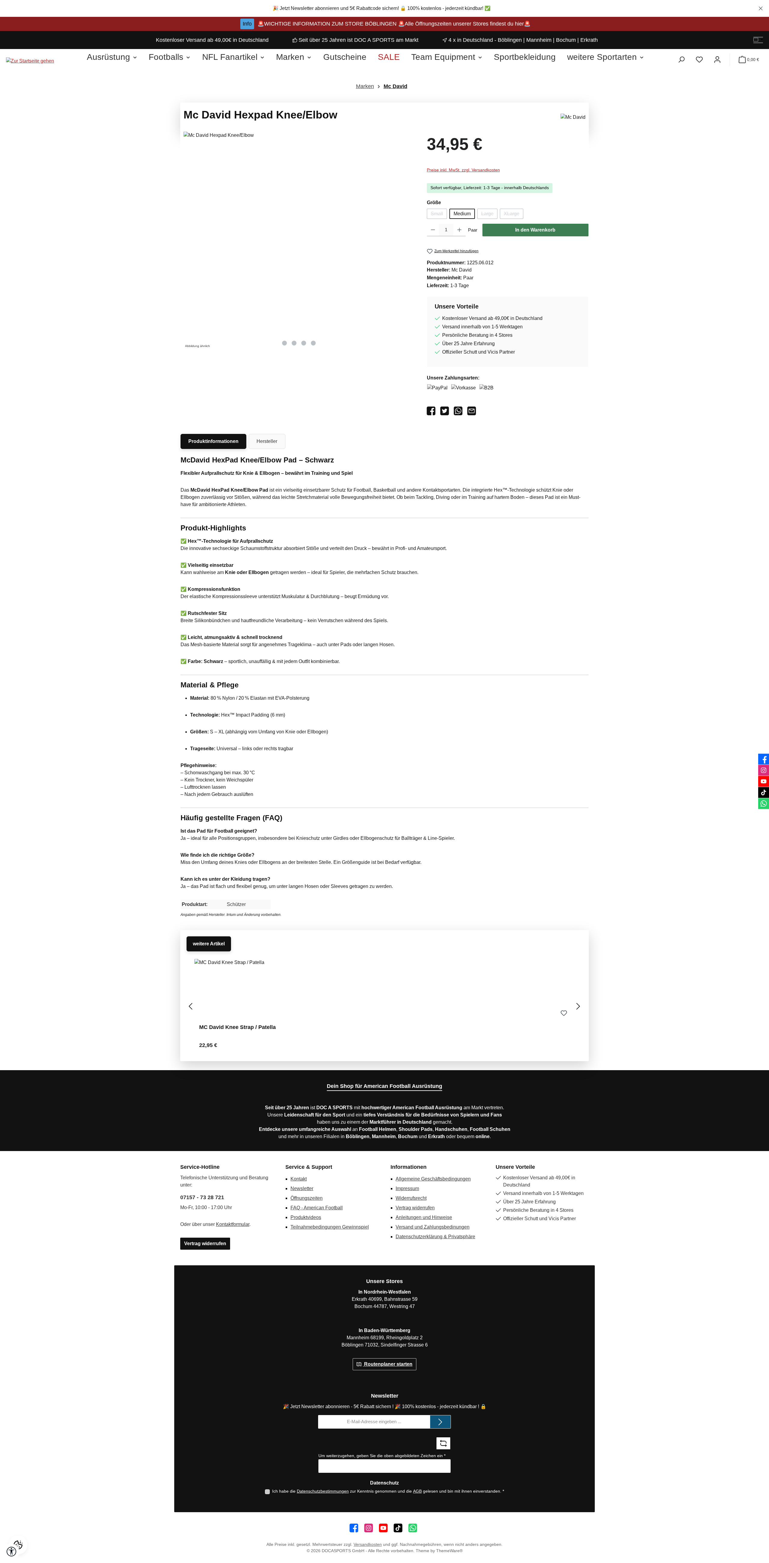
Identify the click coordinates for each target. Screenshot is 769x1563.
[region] (384, 8)
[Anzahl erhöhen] (459, 230)
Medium (462, 213)
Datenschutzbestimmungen (323, 1491)
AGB (417, 1491)
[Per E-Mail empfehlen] (473, 410)
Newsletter (301, 1188)
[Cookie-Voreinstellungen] (18, 1545)
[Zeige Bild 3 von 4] (303, 343)
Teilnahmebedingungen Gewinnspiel (329, 1227)
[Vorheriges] (191, 1006)
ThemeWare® (449, 1550)
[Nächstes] (577, 1006)
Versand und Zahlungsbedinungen (433, 1227)
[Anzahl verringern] (433, 230)
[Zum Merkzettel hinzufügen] (564, 1013)
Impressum (407, 1188)
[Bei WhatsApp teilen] (459, 410)
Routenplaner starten (387, 1364)
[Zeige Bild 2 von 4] (294, 343)
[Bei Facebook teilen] (432, 410)
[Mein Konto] (717, 60)
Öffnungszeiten (306, 1198)
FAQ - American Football (316, 1207)
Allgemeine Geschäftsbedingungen (433, 1178)
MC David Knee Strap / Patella (237, 1027)
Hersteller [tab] (267, 441)
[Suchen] (681, 60)
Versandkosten (368, 1544)
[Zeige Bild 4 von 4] (313, 343)
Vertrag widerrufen (205, 1243)
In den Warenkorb (535, 229)
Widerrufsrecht (411, 1198)
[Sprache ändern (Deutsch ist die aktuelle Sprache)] (758, 40)
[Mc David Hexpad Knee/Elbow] (299, 234)
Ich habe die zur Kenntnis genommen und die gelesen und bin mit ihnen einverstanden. (388, 1491)
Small (439, 215)
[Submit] (440, 1422)
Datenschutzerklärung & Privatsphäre (435, 1236)
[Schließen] (760, 7)
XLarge (513, 215)
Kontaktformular (232, 1224)
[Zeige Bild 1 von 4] (284, 343)
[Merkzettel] (699, 60)
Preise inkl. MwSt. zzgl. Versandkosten (463, 169)
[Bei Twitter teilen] (446, 410)
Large (489, 215)
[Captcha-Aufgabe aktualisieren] (443, 1443)
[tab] (213, 441)
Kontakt (298, 1178)
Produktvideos (305, 1217)
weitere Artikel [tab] (209, 943)
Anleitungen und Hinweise (424, 1217)
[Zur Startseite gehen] (30, 61)
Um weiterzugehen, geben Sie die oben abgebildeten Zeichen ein (381, 1455)
